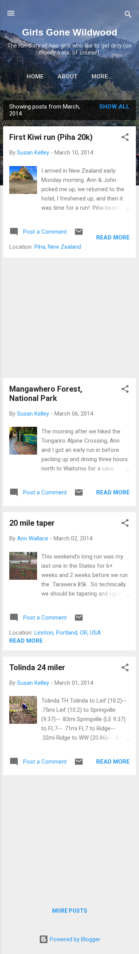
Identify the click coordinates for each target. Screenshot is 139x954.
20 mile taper (32, 523)
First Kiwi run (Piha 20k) (51, 137)
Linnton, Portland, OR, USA (67, 632)
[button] (125, 138)
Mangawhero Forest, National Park (45, 393)
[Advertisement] (69, 318)
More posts (69, 911)
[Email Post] (78, 234)
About (68, 76)
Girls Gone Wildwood (69, 32)
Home (35, 76)
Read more (113, 237)
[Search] (128, 15)
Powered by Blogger (74, 939)
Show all (114, 106)
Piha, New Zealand (57, 246)
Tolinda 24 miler (37, 667)
